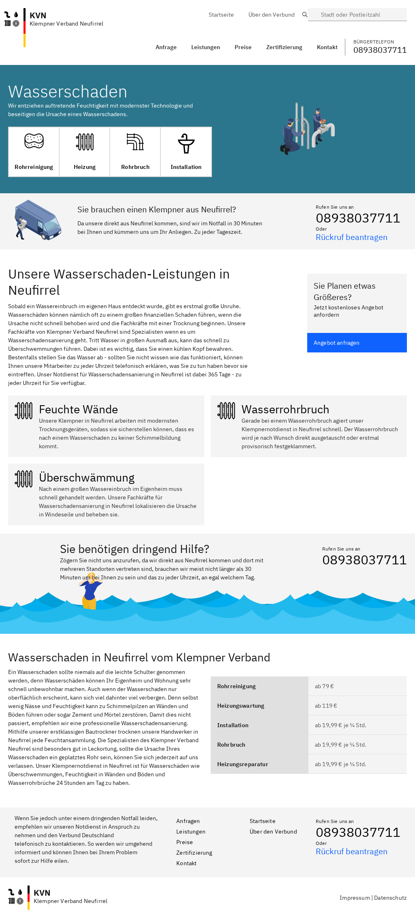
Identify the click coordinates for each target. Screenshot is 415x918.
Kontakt (186, 863)
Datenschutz (390, 897)
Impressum (355, 897)
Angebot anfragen (337, 342)
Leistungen (205, 47)
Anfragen (188, 821)
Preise (184, 842)
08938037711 (358, 217)
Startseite (263, 821)
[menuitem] (221, 14)
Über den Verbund (273, 831)
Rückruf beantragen (351, 236)
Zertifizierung (194, 852)
